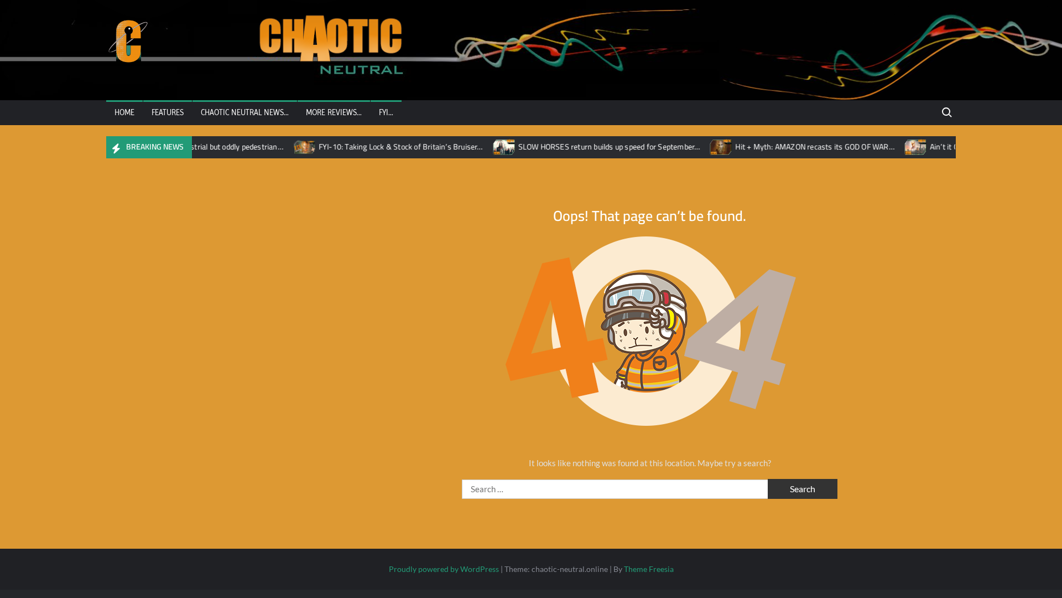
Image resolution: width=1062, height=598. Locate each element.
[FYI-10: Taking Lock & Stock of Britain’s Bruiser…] (294, 146)
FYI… (386, 112)
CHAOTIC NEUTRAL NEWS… (245, 112)
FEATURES (168, 112)
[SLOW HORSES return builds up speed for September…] (494, 146)
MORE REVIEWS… (334, 112)
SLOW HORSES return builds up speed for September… (599, 147)
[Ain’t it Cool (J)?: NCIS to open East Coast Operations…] (906, 146)
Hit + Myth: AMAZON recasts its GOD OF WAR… (804, 147)
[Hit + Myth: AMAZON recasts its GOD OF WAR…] (711, 146)
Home (124, 112)
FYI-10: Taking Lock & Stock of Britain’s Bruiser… (390, 147)
